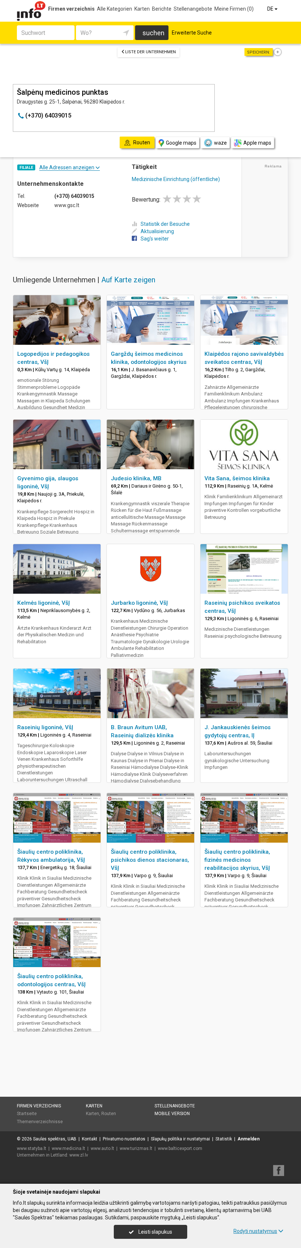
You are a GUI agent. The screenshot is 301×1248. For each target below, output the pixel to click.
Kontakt (89, 1139)
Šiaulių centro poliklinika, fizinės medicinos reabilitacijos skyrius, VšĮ (237, 860)
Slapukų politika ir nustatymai (180, 1139)
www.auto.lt (102, 1148)
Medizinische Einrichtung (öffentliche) (176, 179)
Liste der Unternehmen (150, 52)
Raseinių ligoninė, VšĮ (45, 727)
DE (271, 9)
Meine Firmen (234, 9)
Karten (142, 9)
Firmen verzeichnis (71, 9)
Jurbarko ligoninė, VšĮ (139, 603)
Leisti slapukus (154, 1232)
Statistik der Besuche (165, 224)
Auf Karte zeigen (128, 279)
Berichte (161, 9)
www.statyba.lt (31, 1148)
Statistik (223, 1139)
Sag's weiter (155, 239)
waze (220, 143)
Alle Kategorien (114, 9)
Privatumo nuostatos (124, 1139)
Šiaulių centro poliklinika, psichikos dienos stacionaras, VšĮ (150, 860)
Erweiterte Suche (192, 33)
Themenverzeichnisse (40, 1121)
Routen (108, 1113)
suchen (153, 33)
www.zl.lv (78, 1155)
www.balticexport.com (180, 1148)
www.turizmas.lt (136, 1148)
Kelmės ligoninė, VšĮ (43, 603)
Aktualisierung (157, 231)
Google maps (181, 143)
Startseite (27, 1113)
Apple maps (257, 143)
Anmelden (248, 1139)
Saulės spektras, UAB (54, 1139)
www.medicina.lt (68, 1148)
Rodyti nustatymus (255, 1231)
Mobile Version (172, 1113)
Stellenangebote (193, 9)
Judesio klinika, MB (136, 478)
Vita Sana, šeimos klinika (237, 478)
